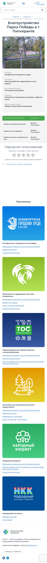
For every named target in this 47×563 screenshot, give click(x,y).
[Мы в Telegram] (7, 558)
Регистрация (40, 4)
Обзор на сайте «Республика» (13, 306)
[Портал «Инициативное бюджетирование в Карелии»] (8, 3)
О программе (7, 520)
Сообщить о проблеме (13, 551)
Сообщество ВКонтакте (11, 253)
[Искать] (42, 10)
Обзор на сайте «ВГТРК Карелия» (14, 419)
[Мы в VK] (3, 558)
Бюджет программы (10, 303)
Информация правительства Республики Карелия (21, 247)
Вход (37, 2)
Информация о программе (12, 416)
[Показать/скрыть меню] (23, 3)
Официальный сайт (9, 250)
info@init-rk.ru (32, 545)
